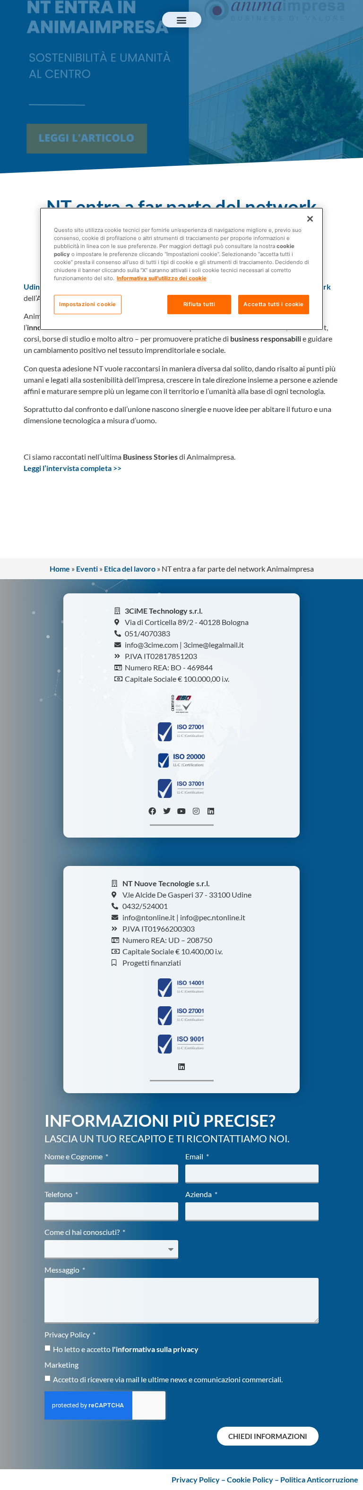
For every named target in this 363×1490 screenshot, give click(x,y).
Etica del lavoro (130, 568)
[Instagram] (196, 811)
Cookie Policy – (253, 1479)
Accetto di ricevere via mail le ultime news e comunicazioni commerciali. (168, 1379)
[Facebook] (152, 811)
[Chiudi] (310, 218)
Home (60, 568)
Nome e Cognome (74, 1157)
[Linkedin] (211, 811)
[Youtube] (181, 811)
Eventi (87, 568)
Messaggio (62, 1270)
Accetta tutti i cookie (273, 304)
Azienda (199, 1194)
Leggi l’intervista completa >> (72, 467)
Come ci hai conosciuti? (82, 1232)
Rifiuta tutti (199, 304)
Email (195, 1157)
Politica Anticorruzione (319, 1479)
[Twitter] (167, 811)
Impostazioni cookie (87, 304)
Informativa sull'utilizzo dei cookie (162, 278)
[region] (181, 268)
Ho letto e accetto (126, 1348)
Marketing (61, 1365)
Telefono (59, 1194)
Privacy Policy (67, 1335)
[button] (182, 19)
